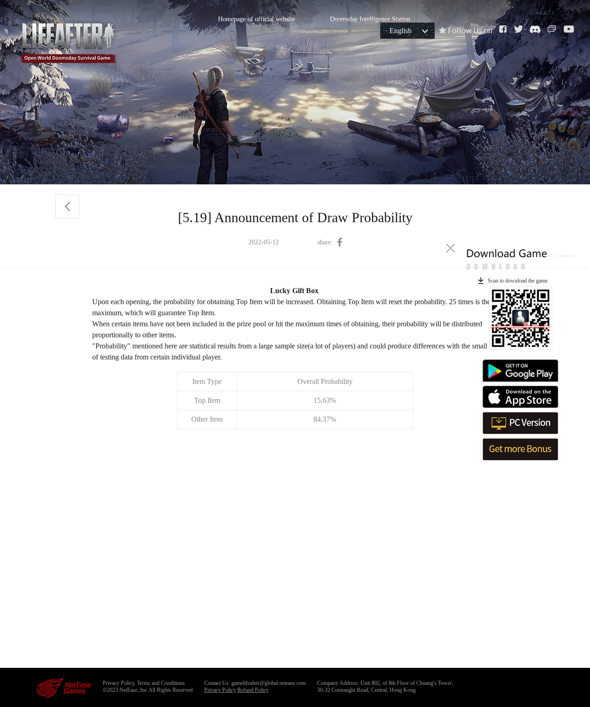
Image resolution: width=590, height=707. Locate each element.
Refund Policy (253, 690)
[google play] (520, 370)
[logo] (68, 40)
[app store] (520, 397)
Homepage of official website (256, 19)
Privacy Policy (220, 690)
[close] (450, 248)
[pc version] (520, 423)
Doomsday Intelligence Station (370, 19)
